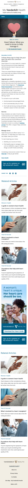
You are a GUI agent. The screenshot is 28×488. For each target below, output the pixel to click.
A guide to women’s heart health (12, 206)
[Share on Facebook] (10, 173)
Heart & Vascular (6, 234)
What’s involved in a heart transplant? (10, 238)
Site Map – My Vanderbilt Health (14, 480)
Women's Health (6, 203)
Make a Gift (14, 484)
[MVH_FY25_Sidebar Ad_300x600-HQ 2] (14, 309)
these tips (3, 154)
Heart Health (4, 158)
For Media (14, 477)
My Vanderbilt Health (15, 49)
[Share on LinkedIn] (13, 173)
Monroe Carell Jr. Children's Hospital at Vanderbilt (15, 4)
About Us (14, 469)
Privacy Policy (14, 473)
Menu (3, 16)
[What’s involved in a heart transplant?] (14, 224)
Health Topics (14, 39)
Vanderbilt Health (14, 466)
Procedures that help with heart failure (12, 269)
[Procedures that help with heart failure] (14, 255)
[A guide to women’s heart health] (14, 192)
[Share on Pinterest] (15, 173)
